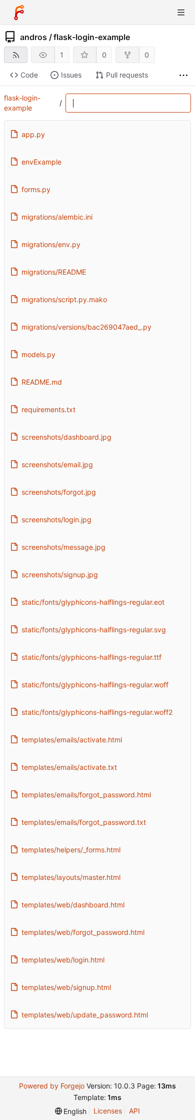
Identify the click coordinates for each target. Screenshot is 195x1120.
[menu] (71, 1111)
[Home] (19, 13)
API (134, 1110)
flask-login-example (92, 37)
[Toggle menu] (181, 13)
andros (33, 37)
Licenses (108, 1110)
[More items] (183, 75)
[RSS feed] (16, 55)
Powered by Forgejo (51, 1085)
